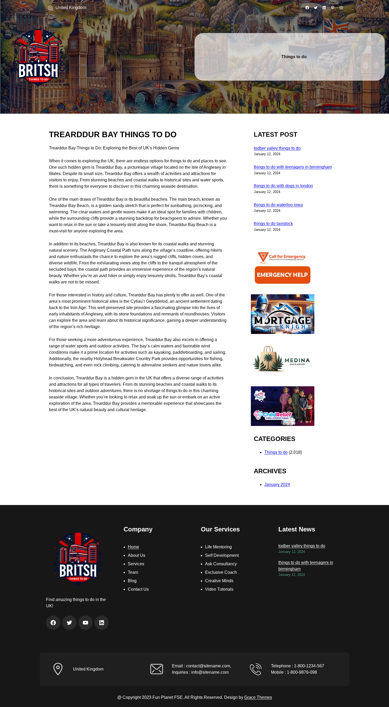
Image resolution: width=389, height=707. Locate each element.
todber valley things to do (277, 148)
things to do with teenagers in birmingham (293, 167)
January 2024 (277, 484)
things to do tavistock (273, 223)
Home (133, 547)
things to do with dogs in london (283, 185)
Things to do (276, 452)
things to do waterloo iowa (278, 205)
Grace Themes (258, 697)
